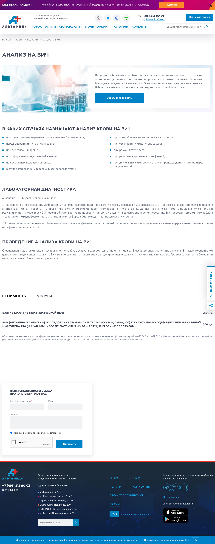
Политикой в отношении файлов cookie (166, 539)
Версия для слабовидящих (134, 513)
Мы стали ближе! (17, 5)
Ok (195, 540)
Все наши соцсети (173, 496)
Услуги (50, 26)
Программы (119, 26)
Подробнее (171, 4)
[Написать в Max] (117, 18)
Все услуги (33, 39)
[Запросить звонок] (126, 18)
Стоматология (70, 26)
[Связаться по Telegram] (107, 18)
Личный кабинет (155, 19)
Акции (102, 26)
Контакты (139, 26)
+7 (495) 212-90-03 (151, 15)
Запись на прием (199, 17)
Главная (6, 39)
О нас (38, 26)
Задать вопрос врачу (119, 97)
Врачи (89, 26)
